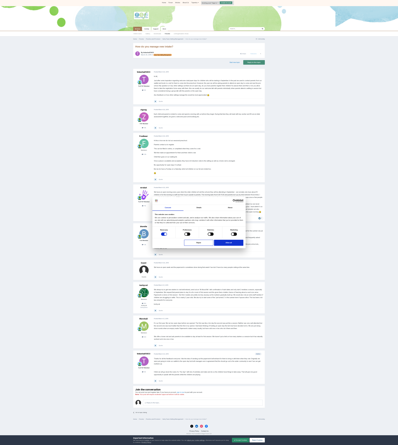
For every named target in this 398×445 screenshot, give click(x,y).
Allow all (229, 243)
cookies (146, 440)
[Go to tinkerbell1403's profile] (137, 53)
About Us (186, 2)
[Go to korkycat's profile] (144, 292)
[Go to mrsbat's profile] (144, 195)
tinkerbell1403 (148, 52)
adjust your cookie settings (196, 440)
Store (164, 29)
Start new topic (235, 62)
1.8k (144, 128)
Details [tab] (199, 208)
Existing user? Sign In (210, 3)
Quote (161, 101)
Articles (177, 2)
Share (243, 53)
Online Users (137, 33)
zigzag (143, 110)
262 (144, 303)
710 (144, 206)
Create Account (226, 3)
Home (164, 2)
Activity (146, 29)
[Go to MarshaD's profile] (144, 326)
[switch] (187, 234)
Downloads (157, 33)
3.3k (144, 154)
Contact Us (205, 431)
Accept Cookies (241, 440)
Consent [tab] (168, 208)
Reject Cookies (257, 440)
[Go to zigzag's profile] (144, 117)
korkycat (144, 285)
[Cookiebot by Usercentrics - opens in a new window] (234, 200)
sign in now (180, 392)
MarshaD (143, 319)
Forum (171, 2)
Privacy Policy (194, 431)
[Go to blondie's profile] (144, 233)
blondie (143, 226)
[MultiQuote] (155, 101)
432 (144, 337)
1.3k (144, 244)
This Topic (254, 28)
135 (144, 90)
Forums (167, 33)
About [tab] (230, 208)
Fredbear (143, 136)
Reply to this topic (254, 62)
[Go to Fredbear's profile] (144, 143)
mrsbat (143, 188)
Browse (137, 29)
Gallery (148, 33)
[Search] (262, 28)
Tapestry (194, 2)
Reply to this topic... (153, 403)
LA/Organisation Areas (181, 33)
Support (155, 29)
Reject (198, 243)
